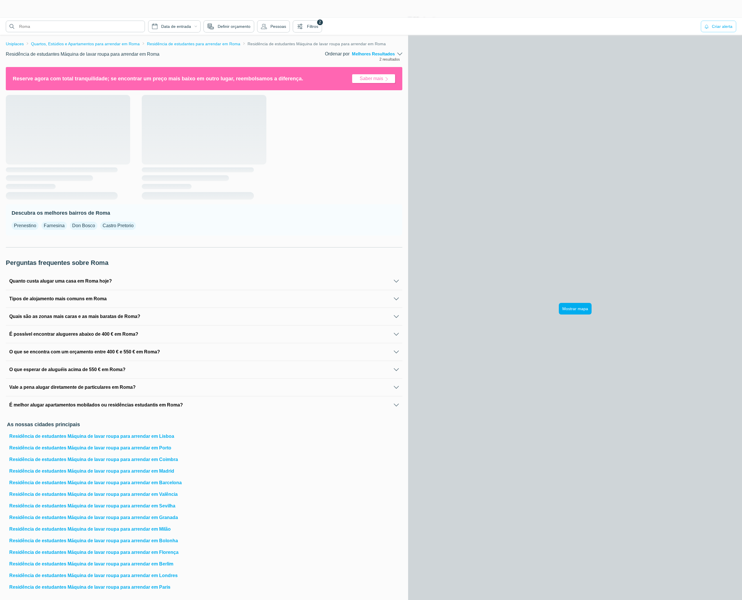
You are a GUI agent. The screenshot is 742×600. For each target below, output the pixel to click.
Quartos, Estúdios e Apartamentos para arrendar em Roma (85, 43)
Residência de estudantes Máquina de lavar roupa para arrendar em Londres (93, 575)
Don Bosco (83, 225)
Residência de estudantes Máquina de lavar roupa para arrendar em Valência (93, 494)
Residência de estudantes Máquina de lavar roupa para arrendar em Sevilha (92, 505)
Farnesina (54, 225)
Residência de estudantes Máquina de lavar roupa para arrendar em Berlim (91, 563)
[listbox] (377, 54)
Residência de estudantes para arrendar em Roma (193, 43)
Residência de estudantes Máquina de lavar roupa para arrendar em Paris (89, 587)
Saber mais (371, 78)
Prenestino (25, 225)
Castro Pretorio (118, 225)
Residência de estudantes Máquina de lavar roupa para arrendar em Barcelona (95, 482)
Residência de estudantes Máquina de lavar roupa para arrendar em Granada (93, 517)
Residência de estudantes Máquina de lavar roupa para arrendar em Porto (90, 447)
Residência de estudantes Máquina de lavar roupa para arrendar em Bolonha (93, 540)
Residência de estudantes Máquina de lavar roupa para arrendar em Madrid (91, 471)
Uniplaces (15, 43)
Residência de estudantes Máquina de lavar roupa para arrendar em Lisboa (91, 436)
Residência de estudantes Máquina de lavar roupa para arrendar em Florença (94, 552)
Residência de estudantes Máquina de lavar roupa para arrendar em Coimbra (93, 459)
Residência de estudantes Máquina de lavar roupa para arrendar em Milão (90, 529)
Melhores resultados (373, 54)
